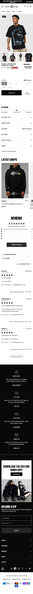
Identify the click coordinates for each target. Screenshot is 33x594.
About (4, 551)
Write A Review (16, 244)
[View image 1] (4, 57)
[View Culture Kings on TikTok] (11, 568)
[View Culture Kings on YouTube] (26, 568)
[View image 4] (28, 57)
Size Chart (28, 80)
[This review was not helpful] (29, 292)
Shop (3, 540)
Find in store (5, 123)
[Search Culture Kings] (25, 6)
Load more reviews (16, 356)
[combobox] (24, 264)
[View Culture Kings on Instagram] (19, 568)
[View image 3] (20, 57)
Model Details (6, 140)
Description (5, 117)
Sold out (11, 93)
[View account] (28, 6)
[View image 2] (12, 57)
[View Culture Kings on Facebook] (15, 568)
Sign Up (16, 530)
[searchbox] (17, 254)
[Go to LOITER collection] (27, 64)
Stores (4, 546)
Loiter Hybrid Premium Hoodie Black (12, 204)
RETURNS (4, 134)
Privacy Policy (26, 579)
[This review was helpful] (26, 292)
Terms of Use (6, 579)
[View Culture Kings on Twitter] (22, 568)
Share (3, 146)
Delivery (16, 129)
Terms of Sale (16, 579)
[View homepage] (11, 6)
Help (3, 557)
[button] (30, 6)
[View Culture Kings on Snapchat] (30, 568)
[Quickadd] (26, 196)
